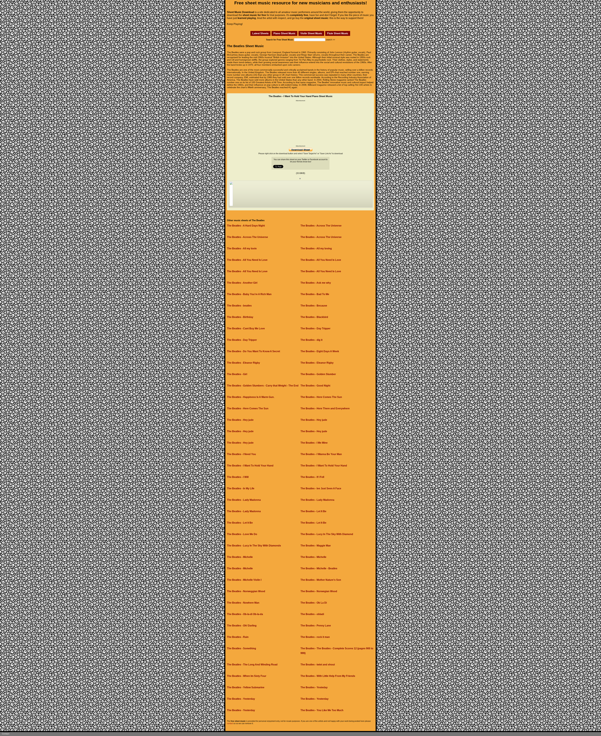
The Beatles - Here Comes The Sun (321, 397)
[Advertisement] (300, 123)
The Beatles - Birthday (240, 317)
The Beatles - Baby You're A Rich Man (249, 294)
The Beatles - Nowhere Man (243, 602)
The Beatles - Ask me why (315, 282)
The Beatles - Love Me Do (242, 534)
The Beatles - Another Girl (242, 282)
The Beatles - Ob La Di (313, 602)
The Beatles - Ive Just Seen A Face (320, 488)
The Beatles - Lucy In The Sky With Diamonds (254, 545)
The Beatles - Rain (238, 637)
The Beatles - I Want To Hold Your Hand (250, 465)
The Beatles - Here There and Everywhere (325, 408)
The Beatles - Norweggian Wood (246, 591)
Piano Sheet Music (284, 33)
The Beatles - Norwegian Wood (318, 591)
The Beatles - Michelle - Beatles (318, 568)
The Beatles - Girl (237, 374)
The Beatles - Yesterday (241, 698)
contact (230, 723)
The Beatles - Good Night (315, 385)
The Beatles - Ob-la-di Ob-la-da (245, 614)
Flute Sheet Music (337, 33)
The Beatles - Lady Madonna (244, 500)
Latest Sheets (260, 33)
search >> (330, 40)
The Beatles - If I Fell (312, 477)
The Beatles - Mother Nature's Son (320, 580)
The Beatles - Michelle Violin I (244, 580)
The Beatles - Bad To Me (314, 294)
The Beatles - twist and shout (317, 664)
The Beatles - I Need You (241, 454)
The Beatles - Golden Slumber (318, 374)
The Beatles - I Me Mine (314, 442)
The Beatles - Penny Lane (315, 625)
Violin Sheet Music (311, 33)
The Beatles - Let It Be (313, 511)
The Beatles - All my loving (316, 248)
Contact (5, 734)
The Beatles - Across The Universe (321, 225)
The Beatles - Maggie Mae (315, 545)
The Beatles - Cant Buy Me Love (246, 328)
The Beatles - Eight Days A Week (319, 351)
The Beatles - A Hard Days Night (246, 225)
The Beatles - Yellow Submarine (245, 687)
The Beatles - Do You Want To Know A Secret (253, 351)
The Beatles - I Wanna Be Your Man (321, 454)
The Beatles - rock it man (315, 637)
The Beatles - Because (313, 305)
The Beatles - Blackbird (314, 317)
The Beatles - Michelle (240, 557)
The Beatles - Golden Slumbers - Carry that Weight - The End (262, 385)
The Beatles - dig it (311, 340)
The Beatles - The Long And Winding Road (252, 664)
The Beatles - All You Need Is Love (247, 260)
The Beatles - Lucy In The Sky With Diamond (326, 534)
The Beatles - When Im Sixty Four (246, 676)
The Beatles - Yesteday (314, 687)
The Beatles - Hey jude (240, 420)
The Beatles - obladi (312, 614)
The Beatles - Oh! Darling (242, 625)
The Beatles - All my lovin (242, 248)
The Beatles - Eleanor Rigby (243, 362)
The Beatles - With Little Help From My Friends (327, 676)
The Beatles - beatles (239, 305)
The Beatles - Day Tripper (315, 328)
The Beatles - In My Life (240, 488)
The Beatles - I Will (238, 477)
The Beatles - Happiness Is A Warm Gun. (250, 397)
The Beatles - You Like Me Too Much (321, 710)
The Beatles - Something (241, 648)
